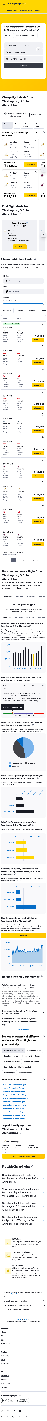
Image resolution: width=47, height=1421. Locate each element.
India (25, 1319)
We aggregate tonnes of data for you (18, 1305)
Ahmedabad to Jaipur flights (14, 1118)
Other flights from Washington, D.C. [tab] (17, 1067)
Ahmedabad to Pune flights (13, 1108)
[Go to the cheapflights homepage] (17, 4)
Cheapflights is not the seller (15, 1301)
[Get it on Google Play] (7, 1400)
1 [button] (13, 560)
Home (19, 1319)
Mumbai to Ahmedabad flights (14, 1085)
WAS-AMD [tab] (8, 596)
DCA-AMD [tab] (31, 596)
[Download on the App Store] (22, 1400)
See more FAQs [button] (23, 1029)
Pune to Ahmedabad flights (13, 1088)
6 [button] (33, 560)
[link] (20, 246)
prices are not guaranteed (11, 1294)
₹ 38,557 (30, 29)
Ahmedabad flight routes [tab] (13, 1050)
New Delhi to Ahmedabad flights (15, 1098)
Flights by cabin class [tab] (12, 1061)
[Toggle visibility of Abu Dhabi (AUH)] (15, 763)
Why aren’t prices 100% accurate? (17, 1309)
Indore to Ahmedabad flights (14, 1091)
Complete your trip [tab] (11, 1056)
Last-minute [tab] (25, 125)
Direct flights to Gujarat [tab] (31, 1056)
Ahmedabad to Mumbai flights (14, 1105)
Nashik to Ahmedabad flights (14, 1102)
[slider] (44, 303)
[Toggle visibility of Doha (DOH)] (30, 763)
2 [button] (18, 560)
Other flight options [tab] (31, 1061)
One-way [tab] (37, 125)
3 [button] (23, 560)
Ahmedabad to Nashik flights (14, 1115)
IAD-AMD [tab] (20, 596)
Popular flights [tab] (9, 1073)
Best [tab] (17, 124)
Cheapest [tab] (7, 124)
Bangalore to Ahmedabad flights (15, 1095)
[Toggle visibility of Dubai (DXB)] (14, 766)
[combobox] (26, 281)
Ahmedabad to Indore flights (14, 1112)
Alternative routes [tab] (34, 1050)
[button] (4, 3)
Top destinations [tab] (25, 1073)
